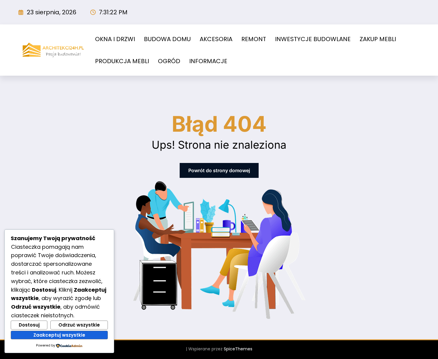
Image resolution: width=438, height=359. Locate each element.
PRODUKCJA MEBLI (122, 61)
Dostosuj (29, 325)
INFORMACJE (208, 61)
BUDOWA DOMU (167, 39)
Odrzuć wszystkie (79, 325)
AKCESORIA (216, 39)
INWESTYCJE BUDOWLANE (313, 39)
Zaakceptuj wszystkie (59, 335)
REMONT (253, 39)
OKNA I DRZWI (115, 39)
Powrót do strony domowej (219, 170)
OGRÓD (169, 61)
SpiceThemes (238, 349)
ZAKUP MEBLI (378, 39)
